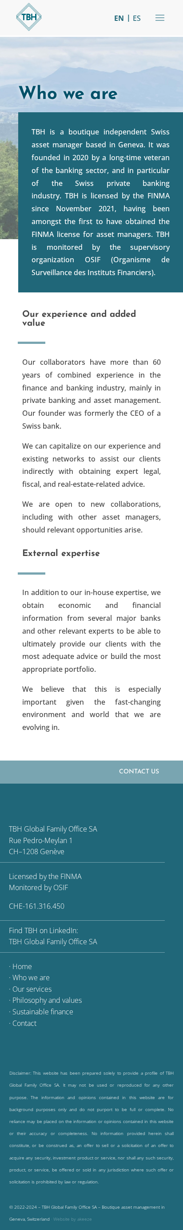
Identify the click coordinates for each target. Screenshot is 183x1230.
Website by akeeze (72, 1219)
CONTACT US (139, 772)
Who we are (31, 977)
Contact (24, 1023)
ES (137, 18)
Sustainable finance (42, 1012)
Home (22, 966)
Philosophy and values (47, 1000)
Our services (32, 989)
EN (119, 18)
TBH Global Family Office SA (53, 941)
